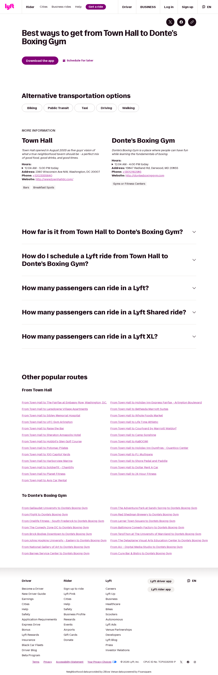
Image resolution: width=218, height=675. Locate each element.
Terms (35, 662)
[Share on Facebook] (181, 22)
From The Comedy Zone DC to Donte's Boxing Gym (55, 527)
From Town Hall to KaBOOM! (129, 441)
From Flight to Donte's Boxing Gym (45, 514)
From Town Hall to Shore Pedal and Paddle (138, 461)
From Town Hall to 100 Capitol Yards (46, 454)
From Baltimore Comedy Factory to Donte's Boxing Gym (147, 527)
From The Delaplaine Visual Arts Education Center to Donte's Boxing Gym (159, 540)
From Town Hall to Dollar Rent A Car (134, 467)
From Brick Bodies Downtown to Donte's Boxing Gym (57, 534)
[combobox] (206, 7)
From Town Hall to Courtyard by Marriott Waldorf (143, 428)
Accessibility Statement (69, 662)
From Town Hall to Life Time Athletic (134, 422)
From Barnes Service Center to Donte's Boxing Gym (55, 553)
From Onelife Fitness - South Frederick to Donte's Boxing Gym (63, 521)
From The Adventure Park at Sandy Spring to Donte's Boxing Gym (153, 508)
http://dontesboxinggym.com (145, 175)
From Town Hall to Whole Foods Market (136, 415)
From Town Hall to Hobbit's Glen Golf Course (52, 441)
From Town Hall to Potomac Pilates (45, 448)
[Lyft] (9, 6)
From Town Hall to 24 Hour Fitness (133, 474)
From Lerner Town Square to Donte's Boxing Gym (142, 521)
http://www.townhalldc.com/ (54, 179)
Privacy (47, 662)
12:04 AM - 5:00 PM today (42, 168)
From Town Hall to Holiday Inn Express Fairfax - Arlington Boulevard (156, 402)
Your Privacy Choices (99, 662)
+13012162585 (132, 172)
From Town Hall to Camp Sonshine (133, 435)
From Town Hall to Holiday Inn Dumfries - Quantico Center (149, 448)
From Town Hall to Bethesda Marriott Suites (139, 409)
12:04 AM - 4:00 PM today (132, 164)
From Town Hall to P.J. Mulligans (131, 454)
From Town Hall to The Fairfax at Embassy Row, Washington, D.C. (64, 402)
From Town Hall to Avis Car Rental (44, 480)
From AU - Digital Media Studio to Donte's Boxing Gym (146, 547)
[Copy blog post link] (192, 22)
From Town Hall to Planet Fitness (43, 474)
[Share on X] (170, 22)
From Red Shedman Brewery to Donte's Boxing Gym (144, 514)
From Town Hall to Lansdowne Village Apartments (55, 409)
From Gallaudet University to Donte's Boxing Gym (55, 508)
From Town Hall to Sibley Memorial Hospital (51, 415)
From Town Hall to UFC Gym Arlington (47, 422)
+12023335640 (42, 175)
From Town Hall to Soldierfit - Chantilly (48, 467)
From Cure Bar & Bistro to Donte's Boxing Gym (141, 553)
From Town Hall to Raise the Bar (43, 428)
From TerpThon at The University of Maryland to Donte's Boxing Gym (155, 534)
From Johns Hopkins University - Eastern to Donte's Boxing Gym (64, 540)
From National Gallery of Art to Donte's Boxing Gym (56, 547)
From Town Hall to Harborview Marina (47, 461)
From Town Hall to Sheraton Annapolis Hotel (51, 435)
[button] (109, 232)
